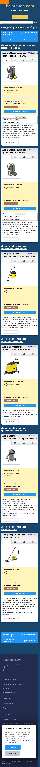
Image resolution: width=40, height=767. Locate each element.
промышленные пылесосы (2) (8, 33)
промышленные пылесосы (14, 248)
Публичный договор (10, 719)
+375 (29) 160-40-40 (14, 104)
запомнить (34, 52)
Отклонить (12, 753)
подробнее (14, 515)
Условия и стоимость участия (13, 684)
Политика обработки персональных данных (18, 723)
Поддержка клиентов (10, 708)
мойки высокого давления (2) (8, 39)
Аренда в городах (9, 692)
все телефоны (12, 107)
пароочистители (9, 529)
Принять (13, 747)
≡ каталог (4, 2)
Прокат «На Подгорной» (12, 101)
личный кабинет (21, 17)
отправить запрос (21, 111)
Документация (8, 704)
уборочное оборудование (13, 45)
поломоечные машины (12, 341)
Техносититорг (9, 484)
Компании (6, 688)
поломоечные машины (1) (29, 33)
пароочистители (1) (29, 39)
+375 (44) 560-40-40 (14, 487)
